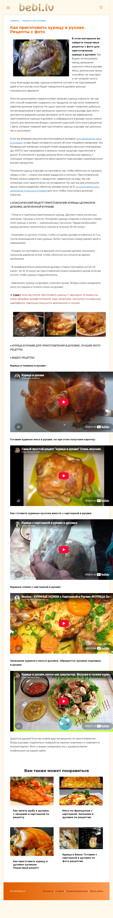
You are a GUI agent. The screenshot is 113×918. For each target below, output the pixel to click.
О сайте (59, 891)
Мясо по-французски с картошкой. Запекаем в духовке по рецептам (77, 814)
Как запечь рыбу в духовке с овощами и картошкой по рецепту (31, 814)
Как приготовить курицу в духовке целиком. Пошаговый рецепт (30, 864)
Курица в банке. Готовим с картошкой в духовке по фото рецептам (79, 857)
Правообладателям (77, 891)
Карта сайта (96, 891)
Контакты (48, 891)
